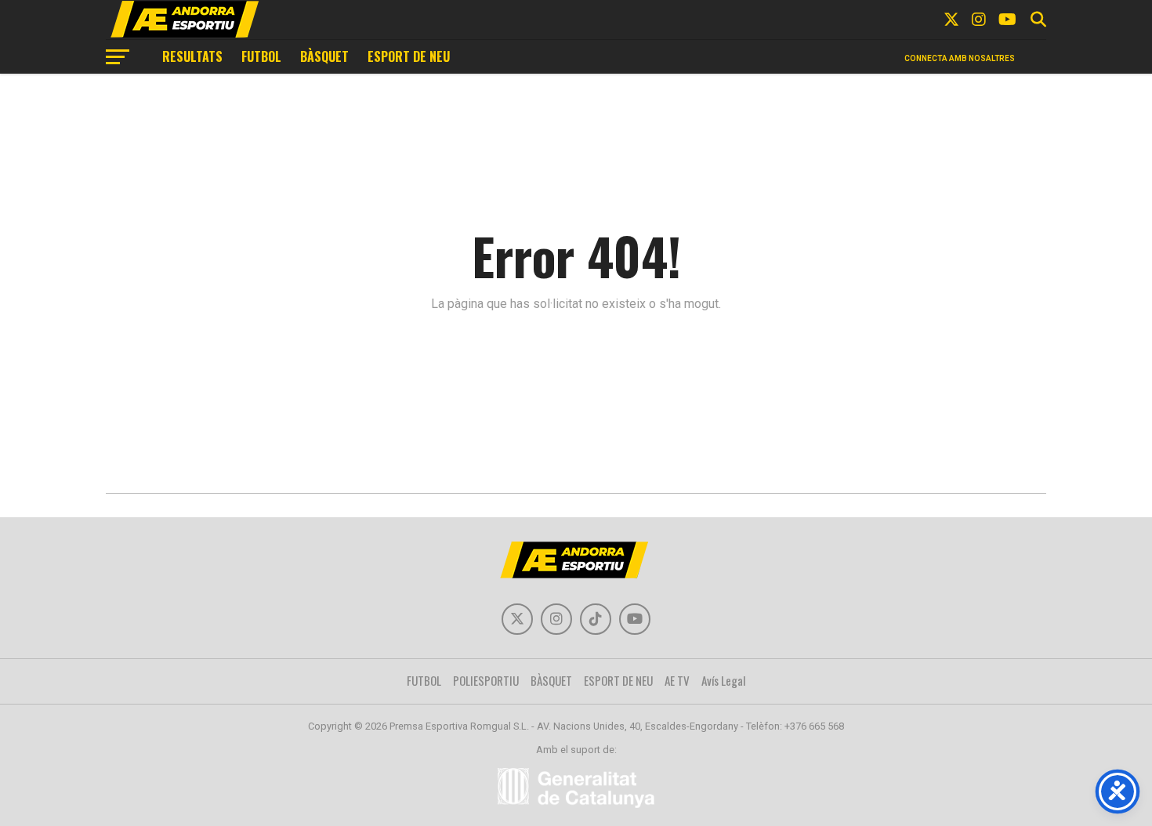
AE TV (677, 680)
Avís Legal (723, 680)
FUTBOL (261, 56)
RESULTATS (192, 56)
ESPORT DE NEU (409, 56)
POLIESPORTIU (486, 680)
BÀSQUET (324, 56)
